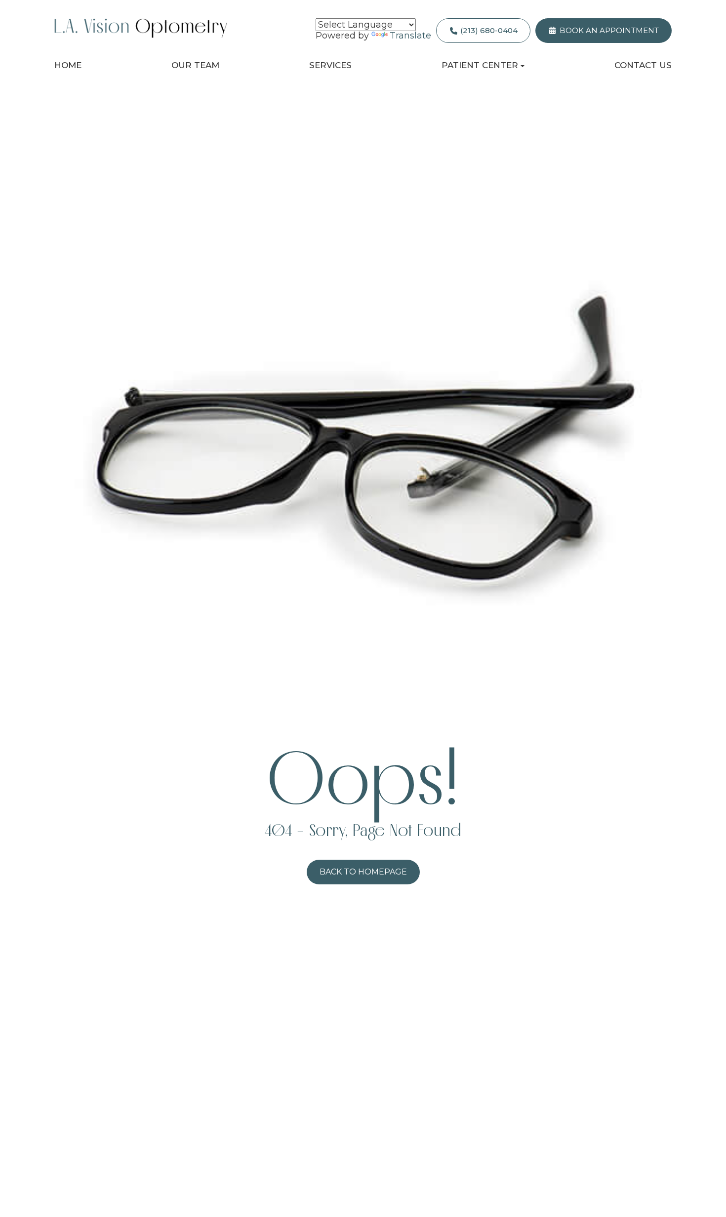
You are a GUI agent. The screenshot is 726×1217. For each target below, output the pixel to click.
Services (330, 65)
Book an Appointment (609, 30)
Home (67, 65)
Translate (410, 35)
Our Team (195, 65)
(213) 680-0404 (489, 30)
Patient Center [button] (480, 65)
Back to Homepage (363, 871)
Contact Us (643, 65)
